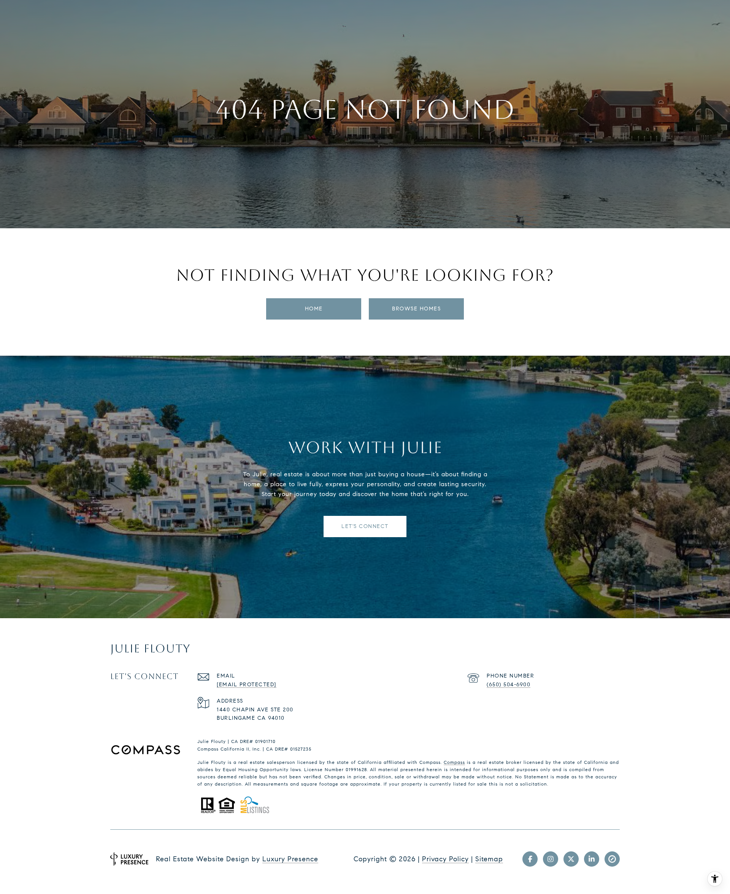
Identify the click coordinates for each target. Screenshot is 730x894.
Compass (454, 762)
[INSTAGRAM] (550, 859)
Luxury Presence (290, 859)
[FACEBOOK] (530, 859)
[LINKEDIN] (591, 859)
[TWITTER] (571, 859)
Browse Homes (416, 308)
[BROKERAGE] (612, 859)
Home (314, 308)
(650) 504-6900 (508, 684)
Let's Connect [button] (365, 526)
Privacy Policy (445, 859)
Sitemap (489, 859)
